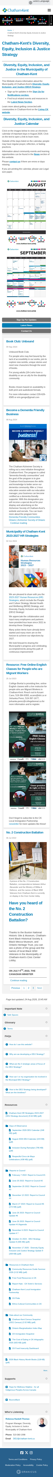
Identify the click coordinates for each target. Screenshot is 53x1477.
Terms (10, 1029)
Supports (10, 1378)
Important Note (13, 1008)
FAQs (8, 1036)
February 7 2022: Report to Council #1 (28, 1175)
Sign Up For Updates (26, 320)
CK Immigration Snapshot (23, 1334)
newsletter (14, 824)
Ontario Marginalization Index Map (27, 1328)
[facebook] (22, 1452)
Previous (15, 988)
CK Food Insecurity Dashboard (25, 1348)
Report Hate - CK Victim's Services (27, 1284)
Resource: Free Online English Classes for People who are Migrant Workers (26, 669)
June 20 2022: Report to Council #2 (27, 1181)
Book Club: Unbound (20, 341)
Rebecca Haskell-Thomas (17, 1419)
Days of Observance (18, 1126)
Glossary (10, 1022)
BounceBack (14, 1400)
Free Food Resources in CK (24, 1278)
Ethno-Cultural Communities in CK (27, 1304)
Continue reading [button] (18, 523)
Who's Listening (14, 1412)
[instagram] (31, 1452)
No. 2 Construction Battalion (24, 832)
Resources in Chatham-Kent (21, 1265)
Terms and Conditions (18, 1459)
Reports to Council (17, 1170)
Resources (11, 1105)
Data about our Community (21, 1315)
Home (9, 30)
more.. (45, 1371)
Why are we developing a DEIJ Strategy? (27, 1054)
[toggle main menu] (49, 10)
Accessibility (28, 1465)
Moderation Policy (13, 1465)
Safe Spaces (12, 1015)
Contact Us (26, 331)
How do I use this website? (20, 1044)
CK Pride (16, 1298)
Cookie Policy (42, 1465)
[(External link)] (26, 280)
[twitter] (26, 1452)
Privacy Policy (36, 1459)
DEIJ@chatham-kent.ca (24, 1438)
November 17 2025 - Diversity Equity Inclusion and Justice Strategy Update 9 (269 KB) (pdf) (26, 1251)
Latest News (26, 325)
